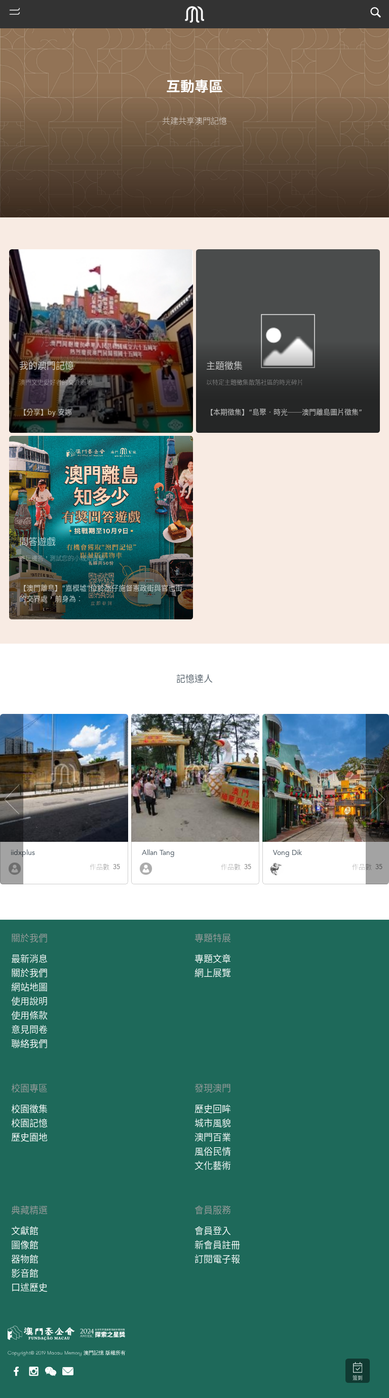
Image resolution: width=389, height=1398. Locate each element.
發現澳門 (212, 1088)
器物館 (24, 1259)
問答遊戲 (37, 541)
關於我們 (29, 938)
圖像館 (24, 1245)
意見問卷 (29, 1029)
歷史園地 (29, 1137)
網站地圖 (29, 987)
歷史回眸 (212, 1109)
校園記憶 (29, 1123)
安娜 (65, 412)
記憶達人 (194, 678)
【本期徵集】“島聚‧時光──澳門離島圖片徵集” (284, 412)
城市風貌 (212, 1123)
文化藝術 (212, 1165)
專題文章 (212, 959)
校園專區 (29, 1088)
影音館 (24, 1273)
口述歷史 (29, 1287)
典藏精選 (29, 1210)
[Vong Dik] (277, 868)
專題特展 (212, 938)
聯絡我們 (29, 1044)
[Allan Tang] (145, 868)
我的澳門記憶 (46, 365)
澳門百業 (212, 1137)
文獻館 (24, 1231)
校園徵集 (29, 1109)
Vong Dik (287, 852)
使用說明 (29, 1001)
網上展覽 (212, 973)
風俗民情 (212, 1151)
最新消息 (29, 959)
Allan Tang (158, 852)
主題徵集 (224, 365)
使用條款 (29, 1015)
